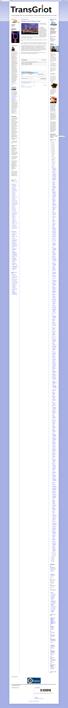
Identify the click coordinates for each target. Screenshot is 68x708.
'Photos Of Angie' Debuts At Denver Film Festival (54, 431)
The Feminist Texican (14, 285)
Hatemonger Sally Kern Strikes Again (54, 187)
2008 (52, 559)
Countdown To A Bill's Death (54, 505)
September (53, 159)
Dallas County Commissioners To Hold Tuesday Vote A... (54, 260)
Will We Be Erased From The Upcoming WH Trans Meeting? (54, 296)
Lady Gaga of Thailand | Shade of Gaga (52, 653)
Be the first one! (35, 62)
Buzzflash (13, 238)
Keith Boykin (14, 199)
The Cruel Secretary (13, 219)
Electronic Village (14, 190)
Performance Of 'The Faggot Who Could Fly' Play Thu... (54, 497)
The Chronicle (14, 218)
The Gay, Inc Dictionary (54, 526)
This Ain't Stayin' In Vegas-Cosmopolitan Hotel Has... (54, 175)
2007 (52, 560)
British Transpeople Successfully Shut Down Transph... (54, 317)
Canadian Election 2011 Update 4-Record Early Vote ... (54, 205)
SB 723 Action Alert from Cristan (54, 357)
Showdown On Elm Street (54, 234)
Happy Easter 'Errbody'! (54, 257)
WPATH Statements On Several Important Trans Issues (54, 532)
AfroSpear (13, 187)
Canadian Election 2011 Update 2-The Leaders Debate (54, 383)
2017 (52, 145)
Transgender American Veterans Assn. (15, 264)
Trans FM (13, 262)
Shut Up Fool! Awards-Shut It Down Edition (54, 450)
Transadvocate (53, 609)
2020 (52, 141)
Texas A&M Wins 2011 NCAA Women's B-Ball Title (54, 489)
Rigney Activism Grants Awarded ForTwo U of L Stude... (54, 368)
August (53, 161)
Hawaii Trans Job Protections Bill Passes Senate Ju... (54, 465)
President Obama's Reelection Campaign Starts (54, 509)
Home (34, 85)
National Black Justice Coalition (14, 254)
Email (30, 74)
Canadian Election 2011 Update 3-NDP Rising (54, 288)
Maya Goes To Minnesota (54, 236)
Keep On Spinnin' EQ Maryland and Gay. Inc (54, 371)
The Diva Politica (14, 283)
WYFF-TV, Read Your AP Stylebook (54, 446)
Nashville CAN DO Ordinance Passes (54, 483)
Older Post (45, 85)
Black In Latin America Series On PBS (54, 328)
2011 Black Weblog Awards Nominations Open (54, 334)
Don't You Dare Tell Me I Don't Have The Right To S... (54, 378)
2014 (52, 149)
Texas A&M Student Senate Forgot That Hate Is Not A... (54, 269)
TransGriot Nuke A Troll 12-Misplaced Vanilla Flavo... (54, 209)
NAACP (13, 250)
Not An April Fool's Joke (54, 542)
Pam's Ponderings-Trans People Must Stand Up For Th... (54, 249)
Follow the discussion (46, 59)
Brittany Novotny (53, 594)
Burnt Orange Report (14, 274)
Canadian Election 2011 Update (54, 539)
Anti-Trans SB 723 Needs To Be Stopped (54, 360)
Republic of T (14, 209)
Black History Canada (14, 235)
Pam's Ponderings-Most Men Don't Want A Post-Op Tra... (54, 435)
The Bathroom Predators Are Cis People (54, 273)
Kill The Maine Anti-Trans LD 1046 (54, 400)
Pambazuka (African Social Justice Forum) (14, 259)
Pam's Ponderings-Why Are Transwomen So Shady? (54, 169)
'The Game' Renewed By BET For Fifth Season (54, 291)
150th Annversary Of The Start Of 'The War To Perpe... (54, 408)
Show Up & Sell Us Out (54, 521)
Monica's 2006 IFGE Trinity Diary (54, 473)
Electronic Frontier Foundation (14, 245)
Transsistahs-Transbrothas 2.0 (14, 268)
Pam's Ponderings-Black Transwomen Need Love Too (54, 213)
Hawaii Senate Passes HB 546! (54, 390)
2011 (52, 152)
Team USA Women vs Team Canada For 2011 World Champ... (54, 253)
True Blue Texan (14, 288)
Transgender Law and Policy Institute (15, 266)
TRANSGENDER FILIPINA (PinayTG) (52, 666)
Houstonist (13, 278)
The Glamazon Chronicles (14, 287)
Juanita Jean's (14, 280)
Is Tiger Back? (54, 448)
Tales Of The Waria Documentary (54, 172)
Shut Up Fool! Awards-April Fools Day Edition (54, 544)
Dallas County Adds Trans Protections (54, 232)
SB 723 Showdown (54, 338)
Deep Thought (14, 189)
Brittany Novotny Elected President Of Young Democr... (54, 412)
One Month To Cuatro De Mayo (54, 519)
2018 (52, 144)
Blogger (38, 701)
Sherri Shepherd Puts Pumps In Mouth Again (54, 341)
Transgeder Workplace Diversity (52, 611)
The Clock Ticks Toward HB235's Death (54, 423)
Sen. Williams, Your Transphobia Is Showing (54, 306)
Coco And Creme (14, 239)
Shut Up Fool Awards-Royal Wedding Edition (54, 183)
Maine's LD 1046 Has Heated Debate (53, 393)
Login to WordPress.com (30, 72)
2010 (52, 556)
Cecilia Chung (53, 595)
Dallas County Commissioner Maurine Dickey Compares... (54, 310)
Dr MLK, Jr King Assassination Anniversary (54, 524)
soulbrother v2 (14, 213)
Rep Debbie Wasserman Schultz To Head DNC (54, 476)
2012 (52, 151)
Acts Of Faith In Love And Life (14, 186)
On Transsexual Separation (54, 299)
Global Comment (14, 246)
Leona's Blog (52, 632)
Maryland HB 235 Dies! (54, 420)
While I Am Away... (52, 635)
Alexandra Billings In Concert (53, 456)
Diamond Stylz (52, 567)
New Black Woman (15, 204)
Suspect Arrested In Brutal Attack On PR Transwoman (54, 229)
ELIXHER (13, 191)
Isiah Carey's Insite (15, 279)
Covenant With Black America (14, 243)
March (53, 552)
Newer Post (23, 85)
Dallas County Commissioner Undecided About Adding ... (54, 387)
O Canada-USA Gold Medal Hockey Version (54, 196)
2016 (52, 146)
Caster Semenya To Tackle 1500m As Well (54, 221)
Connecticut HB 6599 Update (54, 486)
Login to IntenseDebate (23, 72)
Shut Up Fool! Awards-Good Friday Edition (54, 281)
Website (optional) (41, 74)
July (52, 162)
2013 (52, 150)
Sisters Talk (14, 211)
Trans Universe (53, 608)
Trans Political (53, 607)
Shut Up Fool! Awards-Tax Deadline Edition (54, 354)
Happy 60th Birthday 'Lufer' (53, 320)
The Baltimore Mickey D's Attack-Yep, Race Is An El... (54, 244)
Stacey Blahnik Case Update (54, 346)
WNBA (13, 269)
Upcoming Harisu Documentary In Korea (54, 426)
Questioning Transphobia (53, 596)
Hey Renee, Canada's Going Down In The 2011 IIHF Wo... (54, 264)
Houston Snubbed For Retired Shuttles (54, 397)
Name (22, 74)
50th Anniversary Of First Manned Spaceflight (54, 404)
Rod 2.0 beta (14, 210)
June (52, 163)
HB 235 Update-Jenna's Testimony (54, 454)
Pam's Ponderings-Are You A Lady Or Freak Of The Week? (54, 460)
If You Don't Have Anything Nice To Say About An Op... (54, 417)
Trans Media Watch (54, 606)
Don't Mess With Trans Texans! (54, 217)
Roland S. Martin (14, 282)
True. (51, 586)
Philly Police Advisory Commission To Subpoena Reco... (54, 284)
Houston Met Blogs (15, 277)
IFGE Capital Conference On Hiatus (54, 375)
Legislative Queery (15, 281)
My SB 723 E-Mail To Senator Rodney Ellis (54, 323)
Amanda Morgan (52, 585)
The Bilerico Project (14, 217)
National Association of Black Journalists (14, 252)
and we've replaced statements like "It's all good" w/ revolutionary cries (15, 293)
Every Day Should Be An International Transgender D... (54, 480)
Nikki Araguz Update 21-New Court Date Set (54, 443)
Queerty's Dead (54, 336)
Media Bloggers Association (14, 249)
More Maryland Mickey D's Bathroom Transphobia (54, 192)
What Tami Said (14, 224)
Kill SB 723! (53, 351)
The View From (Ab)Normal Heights (53, 604)
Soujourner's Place (15, 212)
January (53, 555)
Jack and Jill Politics (14, 195)
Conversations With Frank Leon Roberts (14, 241)
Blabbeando (14, 188)
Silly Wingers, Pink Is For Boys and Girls (54, 349)
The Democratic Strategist (14, 261)
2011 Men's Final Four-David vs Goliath (54, 536)
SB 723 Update (54, 331)
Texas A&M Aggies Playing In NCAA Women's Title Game (54, 502)
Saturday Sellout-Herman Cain (54, 344)
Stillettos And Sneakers (53, 598)
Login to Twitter (36, 72)
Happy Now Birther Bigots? (53, 190)
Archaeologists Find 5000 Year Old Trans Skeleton (54, 469)
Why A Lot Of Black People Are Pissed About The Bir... (54, 179)
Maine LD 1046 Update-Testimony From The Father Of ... (54, 200)
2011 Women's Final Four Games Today (54, 529)
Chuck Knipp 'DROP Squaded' (54, 548)
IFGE (13, 247)
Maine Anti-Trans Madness (53, 512)
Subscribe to (23, 78)
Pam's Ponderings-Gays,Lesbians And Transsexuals (54, 516)
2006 (52, 561)
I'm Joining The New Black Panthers (54, 550)
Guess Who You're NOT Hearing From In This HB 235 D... (54, 439)
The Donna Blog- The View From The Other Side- (53, 602)
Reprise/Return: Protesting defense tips (52, 576)
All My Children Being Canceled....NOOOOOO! (54, 363)
